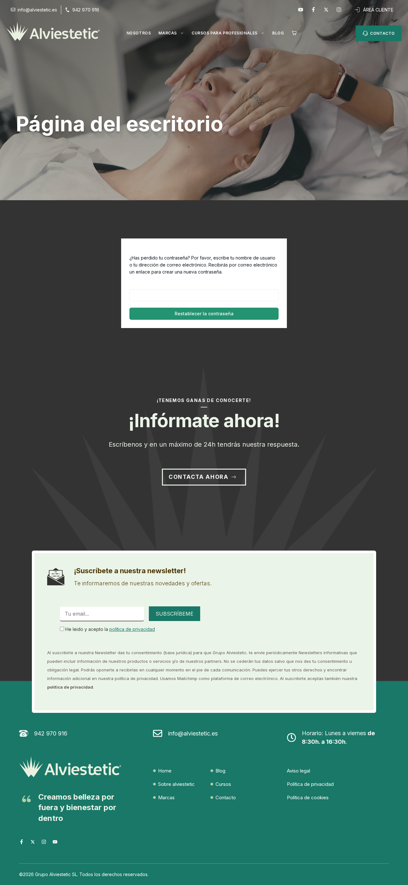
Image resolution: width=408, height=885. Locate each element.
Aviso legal (298, 771)
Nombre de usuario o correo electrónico (182, 283)
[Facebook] (313, 9)
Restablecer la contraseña (204, 313)
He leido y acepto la (109, 629)
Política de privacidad (310, 784)
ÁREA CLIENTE (378, 9)
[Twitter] (326, 9)
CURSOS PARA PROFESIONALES (225, 33)
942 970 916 (85, 10)
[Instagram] (338, 9)
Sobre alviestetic (176, 784)
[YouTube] (300, 9)
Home (164, 771)
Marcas (167, 33)
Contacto (225, 797)
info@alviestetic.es (193, 733)
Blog (278, 33)
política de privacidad (132, 629)
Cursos (223, 784)
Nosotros (139, 33)
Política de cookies (308, 797)
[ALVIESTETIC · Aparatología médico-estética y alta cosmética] (56, 31)
